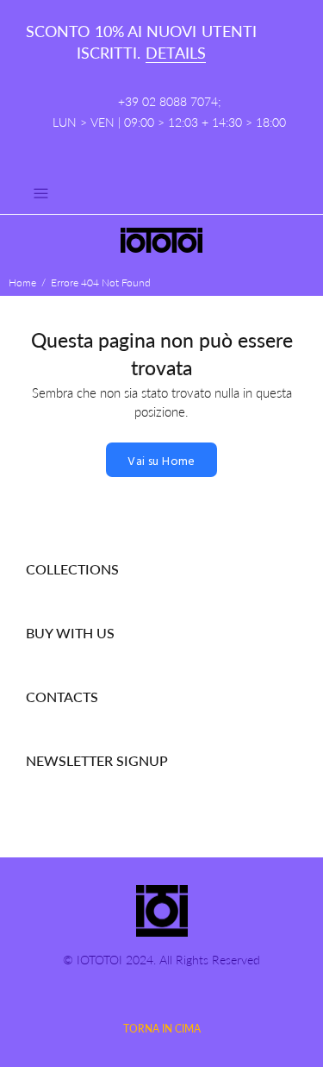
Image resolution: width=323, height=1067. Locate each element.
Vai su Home (161, 462)
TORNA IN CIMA (162, 1028)
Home (22, 282)
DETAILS (176, 52)
